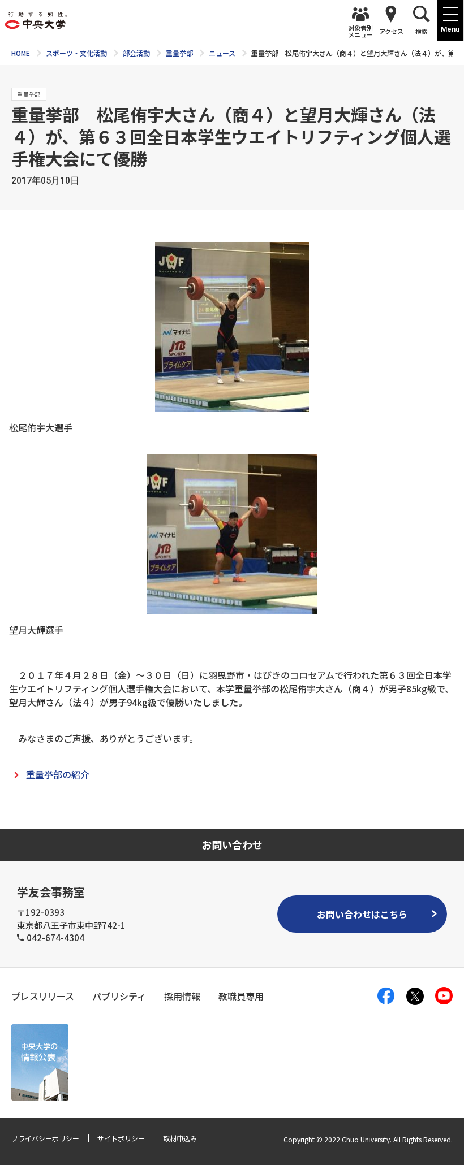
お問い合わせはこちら (362, 914)
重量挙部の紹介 (57, 774)
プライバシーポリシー (45, 1138)
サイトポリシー (121, 1138)
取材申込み (180, 1138)
